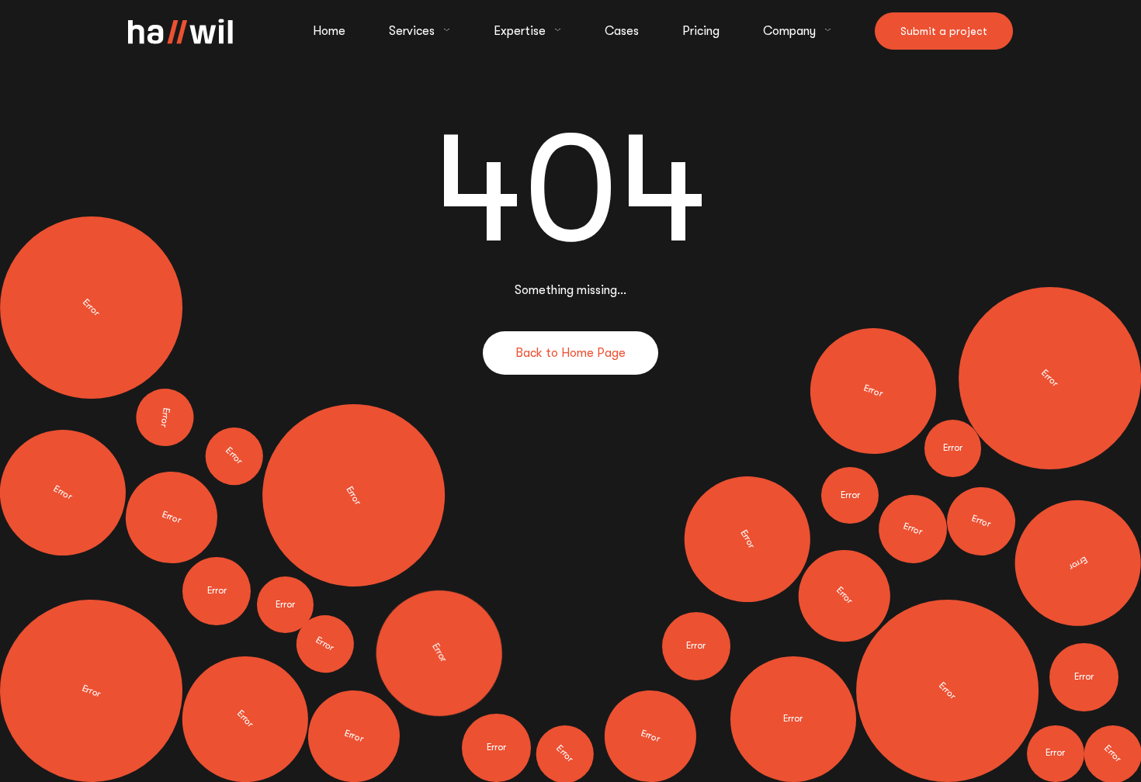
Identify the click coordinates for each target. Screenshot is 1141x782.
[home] (180, 31)
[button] (419, 31)
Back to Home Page (570, 353)
